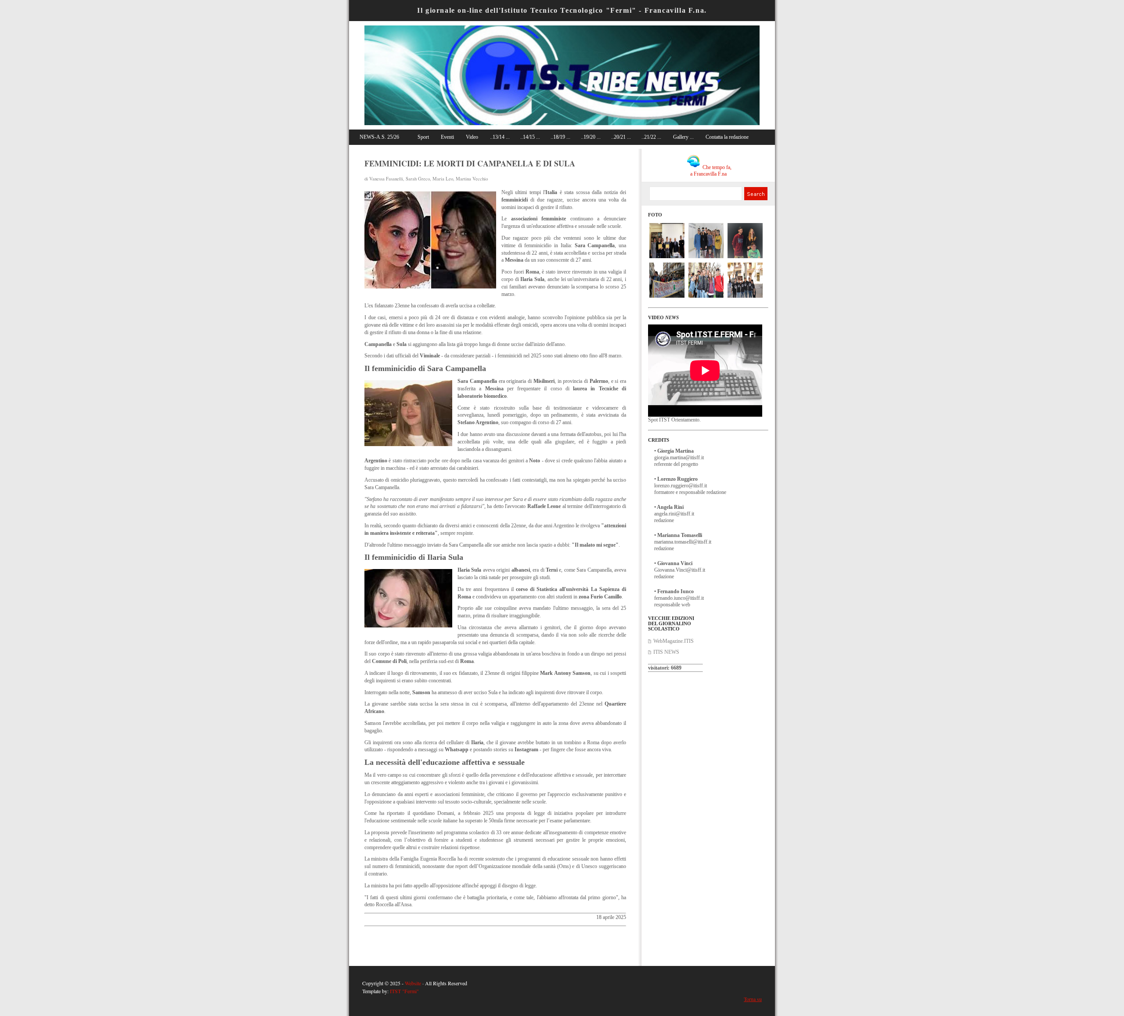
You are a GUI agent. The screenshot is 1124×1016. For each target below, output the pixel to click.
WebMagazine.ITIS (673, 641)
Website (413, 983)
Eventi (447, 137)
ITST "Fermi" (404, 990)
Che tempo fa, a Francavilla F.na (710, 170)
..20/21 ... (621, 137)
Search (755, 194)
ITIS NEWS (666, 652)
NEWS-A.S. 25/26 (379, 137)
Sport (423, 137)
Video (472, 137)
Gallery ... (683, 137)
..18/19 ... (560, 137)
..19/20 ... (591, 137)
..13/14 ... (500, 137)
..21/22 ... (651, 137)
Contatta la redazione (727, 137)
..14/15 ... (530, 137)
